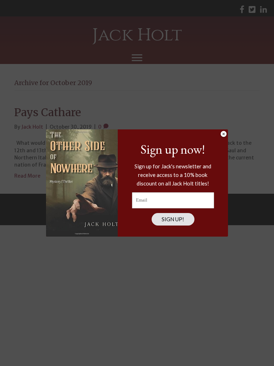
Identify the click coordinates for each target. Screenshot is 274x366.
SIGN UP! (173, 219)
